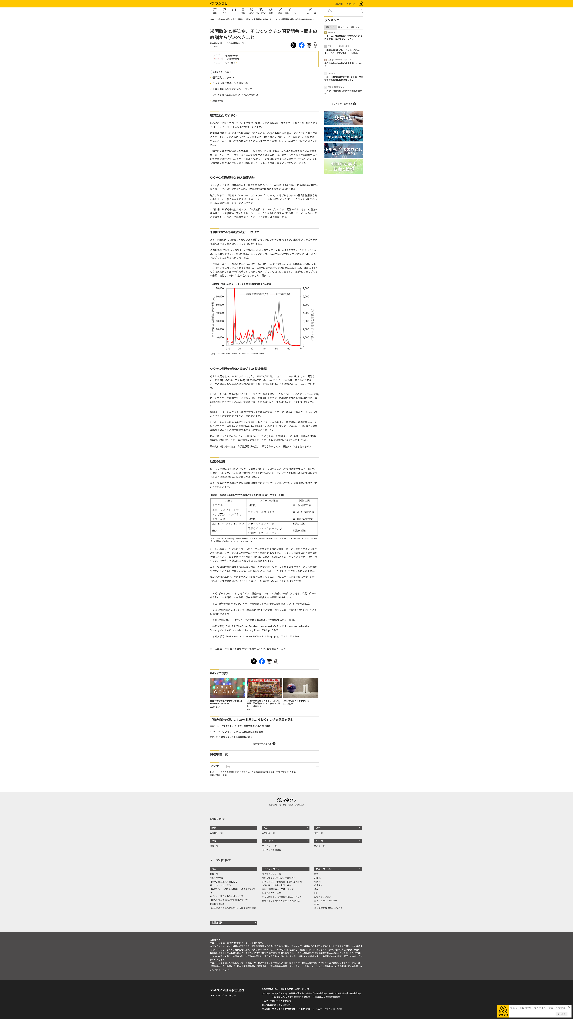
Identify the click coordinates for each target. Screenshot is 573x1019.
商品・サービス (324, 869)
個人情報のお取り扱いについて (276, 1004)
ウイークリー (345, 27)
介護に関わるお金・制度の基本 (276, 885)
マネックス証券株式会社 (283, 1009)
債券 (316, 889)
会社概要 (300, 1009)
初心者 (319, 840)
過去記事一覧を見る (262, 743)
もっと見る (230, 63)
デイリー (332, 27)
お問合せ (310, 1009)
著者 (318, 827)
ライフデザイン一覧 (271, 874)
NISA (316, 904)
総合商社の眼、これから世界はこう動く (234, 19)
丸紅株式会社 (232, 56)
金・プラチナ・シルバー (325, 900)
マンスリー (358, 27)
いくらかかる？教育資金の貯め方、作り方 (282, 896)
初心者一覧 (319, 846)
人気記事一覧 (268, 832)
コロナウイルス (221, 72)
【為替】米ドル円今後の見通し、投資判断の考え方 (233, 891)
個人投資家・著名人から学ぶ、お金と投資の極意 (233, 907)
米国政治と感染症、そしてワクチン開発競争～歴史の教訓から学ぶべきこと (284, 19)
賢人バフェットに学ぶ (220, 885)
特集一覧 (214, 874)
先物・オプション (322, 896)
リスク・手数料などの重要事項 (276, 1000)
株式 (316, 874)
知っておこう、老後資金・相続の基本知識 (282, 881)
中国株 (317, 881)
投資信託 (318, 885)
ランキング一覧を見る (341, 104)
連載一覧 (214, 846)
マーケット (269, 840)
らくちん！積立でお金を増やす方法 (226, 896)
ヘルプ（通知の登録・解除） (329, 1009)
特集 (213, 869)
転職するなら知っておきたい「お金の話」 (282, 900)
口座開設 (339, 3)
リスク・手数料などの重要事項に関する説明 (337, 966)
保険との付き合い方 (271, 893)
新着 (213, 827)
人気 (266, 827)
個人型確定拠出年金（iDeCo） (328, 908)
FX (315, 893)
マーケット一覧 (269, 846)
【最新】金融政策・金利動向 (223, 881)
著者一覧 (318, 832)
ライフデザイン (272, 869)
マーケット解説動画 (271, 849)
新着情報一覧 (216, 832)
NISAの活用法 (216, 877)
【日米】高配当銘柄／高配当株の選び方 (229, 900)
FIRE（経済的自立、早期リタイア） (279, 889)
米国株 (317, 877)
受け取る (561, 1014)
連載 (213, 840)
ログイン (351, 3)
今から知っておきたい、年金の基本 (278, 877)
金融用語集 (217, 922)
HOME (212, 19)
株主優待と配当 (217, 903)
